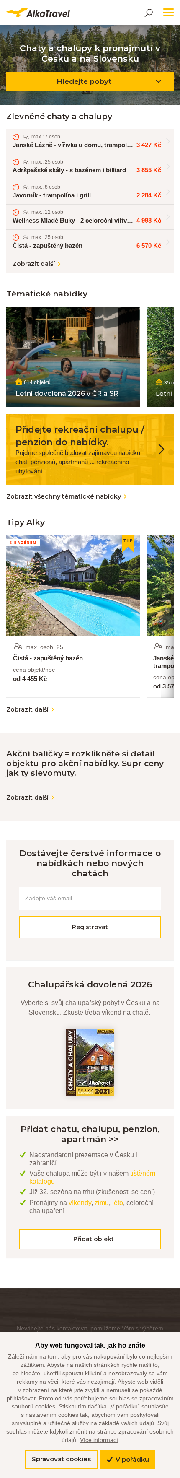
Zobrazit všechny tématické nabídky (63, 496)
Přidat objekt (93, 1239)
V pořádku (131, 1459)
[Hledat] (148, 12)
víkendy (80, 1202)
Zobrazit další (34, 264)
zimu (102, 1202)
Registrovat (90, 927)
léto (117, 1202)
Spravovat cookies (61, 1459)
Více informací (99, 1439)
